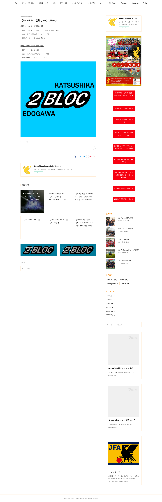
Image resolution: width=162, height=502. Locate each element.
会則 (101, 3)
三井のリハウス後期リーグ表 (123, 108)
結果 (54, 3)
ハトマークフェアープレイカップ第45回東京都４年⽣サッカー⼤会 (123, 175)
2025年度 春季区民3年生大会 (123, 188)
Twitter (145, 3)
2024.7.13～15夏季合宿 (125, 229)
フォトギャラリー (77, 3)
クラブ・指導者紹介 (28, 3)
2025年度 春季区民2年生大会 (123, 199)
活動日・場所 (43, 3)
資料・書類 (63, 3)
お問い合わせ (112, 3)
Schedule (112, 280)
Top (16, 3)
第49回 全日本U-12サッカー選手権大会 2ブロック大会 (123, 147)
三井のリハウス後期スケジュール (123, 121)
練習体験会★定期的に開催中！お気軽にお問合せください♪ (123, 95)
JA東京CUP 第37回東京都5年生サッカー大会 (123, 134)
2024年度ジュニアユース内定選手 (129, 250)
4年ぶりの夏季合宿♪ (124, 261)
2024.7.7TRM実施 (123, 239)
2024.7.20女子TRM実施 (125, 218)
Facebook (124, 3)
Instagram (135, 3)
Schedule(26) (24, 142)
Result (124, 280)
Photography (112, 284)
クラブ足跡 (91, 3)
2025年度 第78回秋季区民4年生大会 (123, 160)
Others (125, 284)
